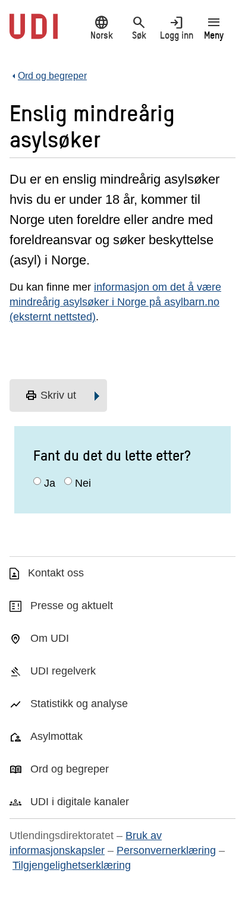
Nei (83, 483)
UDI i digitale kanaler (79, 802)
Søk (139, 28)
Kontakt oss (56, 573)
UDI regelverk (63, 671)
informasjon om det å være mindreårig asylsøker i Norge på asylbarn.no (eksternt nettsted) (115, 302)
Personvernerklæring (166, 850)
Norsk (101, 28)
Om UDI (49, 638)
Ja (49, 483)
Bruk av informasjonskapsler (86, 843)
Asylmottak (56, 736)
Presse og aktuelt (71, 605)
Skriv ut (50, 396)
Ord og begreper (69, 769)
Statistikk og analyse (79, 704)
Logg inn (176, 28)
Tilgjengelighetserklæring (71, 865)
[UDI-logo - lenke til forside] (34, 33)
